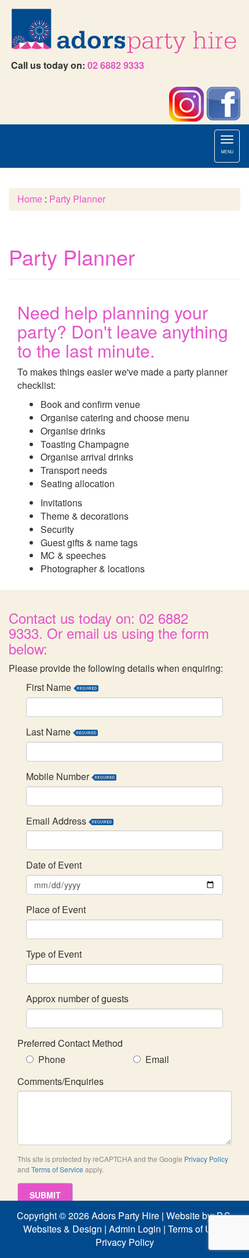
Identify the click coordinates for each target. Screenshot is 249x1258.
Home (29, 198)
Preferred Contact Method (70, 1043)
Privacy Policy (206, 1159)
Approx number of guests (77, 998)
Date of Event (54, 865)
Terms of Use (195, 1228)
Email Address (57, 821)
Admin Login (135, 1228)
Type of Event (54, 954)
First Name (50, 687)
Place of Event (56, 909)
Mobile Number (58, 776)
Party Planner (77, 198)
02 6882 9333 (115, 65)
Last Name (49, 732)
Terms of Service (57, 1169)
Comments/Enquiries (60, 1081)
